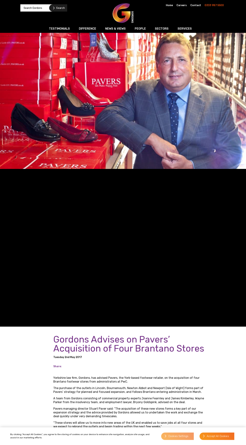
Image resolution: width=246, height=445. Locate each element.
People (140, 28)
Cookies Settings (178, 436)
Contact (195, 5)
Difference (87, 28)
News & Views (115, 28)
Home (169, 5)
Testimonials (59, 28)
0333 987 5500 (214, 5)
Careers (181, 5)
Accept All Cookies (218, 436)
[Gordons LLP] (123, 13)
